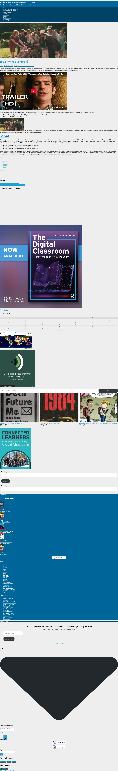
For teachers (6, 616)
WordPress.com (4, 621)
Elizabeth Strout (6, 532)
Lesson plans (6, 7)
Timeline (5, 564)
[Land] (2, 517)
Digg (4, 566)
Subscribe (5, 481)
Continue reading (59, 643)
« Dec (57, 330)
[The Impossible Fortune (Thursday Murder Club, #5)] (2, 539)
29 (8, 328)
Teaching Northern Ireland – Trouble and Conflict (12, 185)
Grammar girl (6, 619)
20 (92, 324)
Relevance (3, 761)
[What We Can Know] (2, 549)
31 (42, 328)
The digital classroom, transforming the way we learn (17, 2)
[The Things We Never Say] (2, 528)
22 (8, 326)
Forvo (4, 573)
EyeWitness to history (8, 613)
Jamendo (5, 580)
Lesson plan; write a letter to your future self (11, 423)
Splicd (4, 592)
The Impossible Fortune (6, 542)
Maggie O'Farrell (6, 511)
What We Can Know (5, 552)
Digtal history (6, 610)
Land (1, 520)
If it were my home (8, 583)
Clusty (5, 570)
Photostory (6, 576)
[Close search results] (1, 754)
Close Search (4, 768)
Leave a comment (29, 66)
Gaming (5, 13)
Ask (108, 390)
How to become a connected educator (9, 183)
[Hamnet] (2, 506)
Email (5, 472)
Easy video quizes (7, 611)
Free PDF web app (8, 617)
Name (5, 485)
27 (92, 326)
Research (5, 16)
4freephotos (6, 585)
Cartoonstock (6, 606)
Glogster (5, 575)
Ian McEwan (5, 554)
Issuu (4, 569)
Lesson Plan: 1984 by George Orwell (49, 423)
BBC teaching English (9, 601)
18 (59, 324)
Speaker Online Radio (8, 586)
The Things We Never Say (7, 531)
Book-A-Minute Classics (9, 603)
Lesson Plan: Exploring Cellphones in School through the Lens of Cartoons (98, 423)
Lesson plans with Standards (10, 9)
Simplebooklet (7, 582)
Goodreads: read (7, 498)
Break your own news (8, 604)
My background (7, 18)
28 (109, 326)
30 (25, 328)
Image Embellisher (8, 588)
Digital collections (7, 608)
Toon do (5, 567)
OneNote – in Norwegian (9, 589)
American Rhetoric (8, 598)
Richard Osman (6, 543)
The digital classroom (8, 20)
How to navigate (7, 19)
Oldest (14, 761)
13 (92, 322)
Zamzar (5, 579)
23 (25, 326)
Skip (2, 739)
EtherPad (5, 578)
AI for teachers (7, 12)
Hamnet (2, 509)
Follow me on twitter (8, 614)
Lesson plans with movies (9, 10)
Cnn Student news (8, 607)
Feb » (61, 330)
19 (75, 324)
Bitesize (5, 572)
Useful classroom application (10, 591)
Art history (6, 600)
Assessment (6, 15)
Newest (9, 761)
